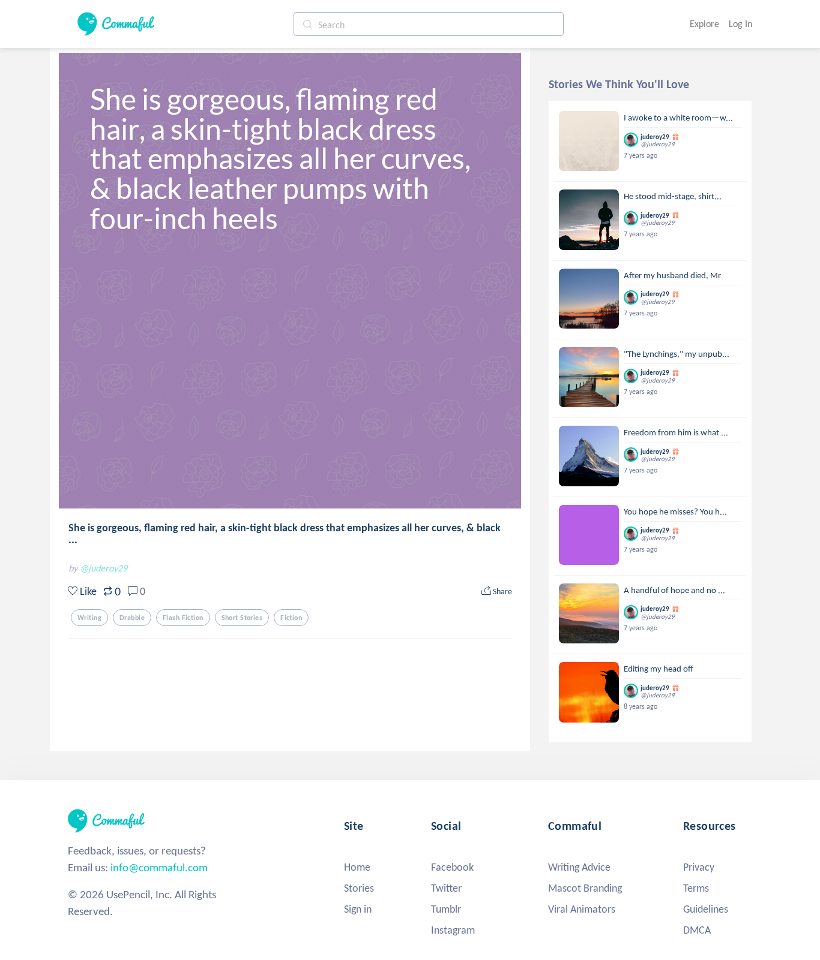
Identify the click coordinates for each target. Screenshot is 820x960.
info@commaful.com (159, 867)
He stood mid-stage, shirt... (673, 196)
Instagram (453, 930)
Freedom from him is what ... (676, 432)
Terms (696, 888)
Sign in (358, 909)
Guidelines (705, 909)
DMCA (697, 930)
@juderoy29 (103, 568)
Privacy (698, 867)
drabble (132, 617)
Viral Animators (581, 909)
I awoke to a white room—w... (678, 117)
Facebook (452, 867)
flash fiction (183, 617)
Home (357, 867)
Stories (359, 888)
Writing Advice (579, 867)
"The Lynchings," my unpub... (676, 353)
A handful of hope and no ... (674, 590)
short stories (242, 617)
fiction (291, 617)
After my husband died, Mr (672, 275)
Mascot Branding (585, 888)
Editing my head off (658, 668)
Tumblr (446, 909)
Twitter (446, 888)
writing (89, 617)
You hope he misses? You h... (675, 511)
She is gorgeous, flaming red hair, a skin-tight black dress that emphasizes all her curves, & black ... (284, 533)
